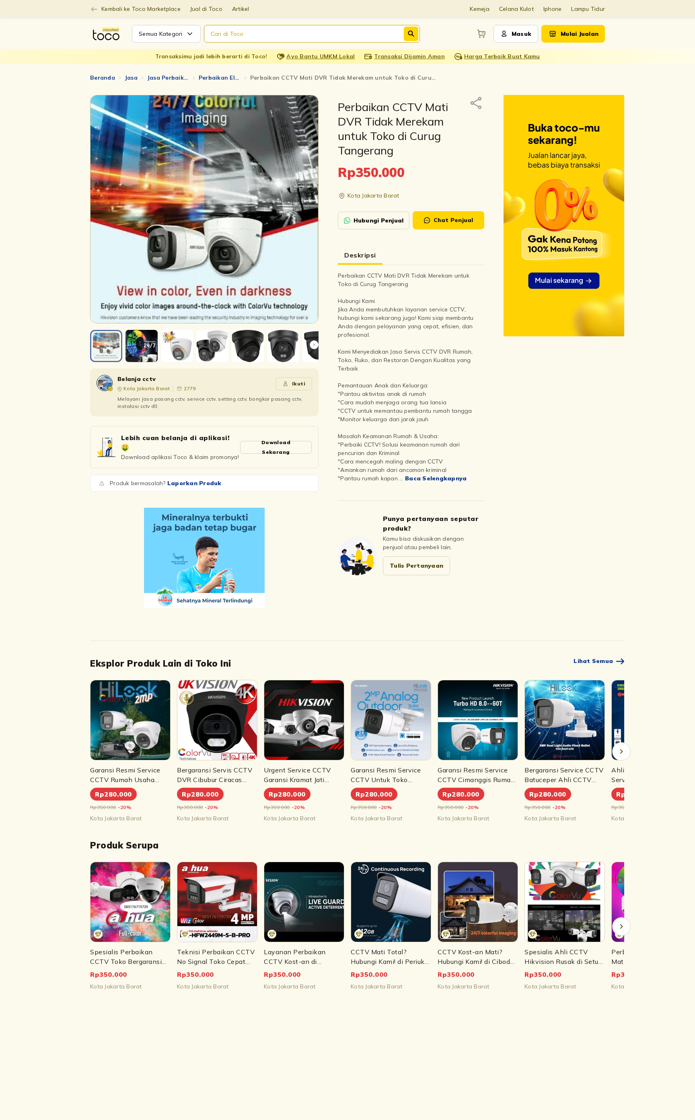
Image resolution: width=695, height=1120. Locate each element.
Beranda (102, 77)
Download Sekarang (275, 447)
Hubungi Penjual (379, 220)
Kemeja (479, 8)
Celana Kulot (516, 8)
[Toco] (204, 558)
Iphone (552, 8)
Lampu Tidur (588, 8)
